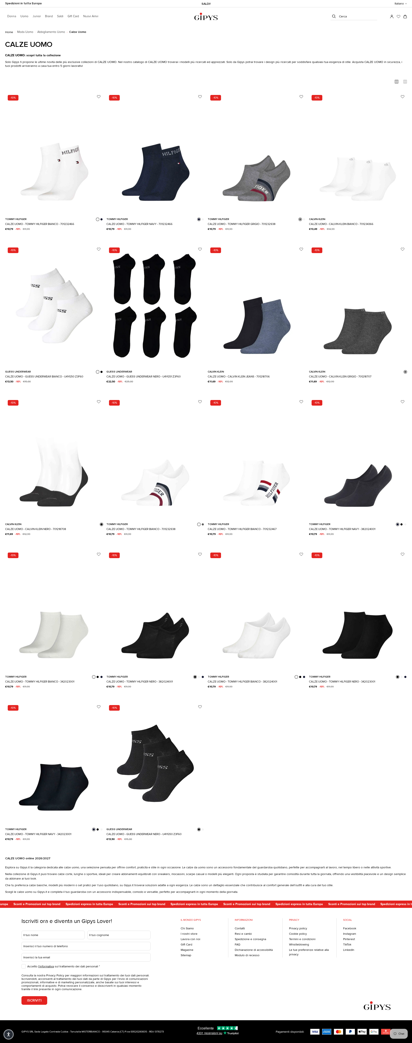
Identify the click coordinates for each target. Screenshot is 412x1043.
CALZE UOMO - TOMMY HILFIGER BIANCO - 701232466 (39, 224)
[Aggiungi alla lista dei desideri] (98, 96)
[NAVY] (101, 219)
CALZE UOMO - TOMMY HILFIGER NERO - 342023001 (342, 681)
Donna (11, 16)
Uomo (24, 16)
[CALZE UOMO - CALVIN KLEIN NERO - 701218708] (54, 458)
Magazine (187, 950)
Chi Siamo (187, 928)
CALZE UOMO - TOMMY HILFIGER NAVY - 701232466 (139, 224)
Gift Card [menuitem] (73, 16)
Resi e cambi (243, 934)
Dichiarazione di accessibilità (254, 950)
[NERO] (101, 372)
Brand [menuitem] (49, 16)
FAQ (237, 944)
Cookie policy (298, 934)
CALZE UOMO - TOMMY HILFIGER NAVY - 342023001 (38, 834)
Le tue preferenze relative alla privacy (309, 952)
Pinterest (349, 939)
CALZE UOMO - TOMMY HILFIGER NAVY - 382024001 (342, 529)
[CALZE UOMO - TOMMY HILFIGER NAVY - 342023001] (54, 763)
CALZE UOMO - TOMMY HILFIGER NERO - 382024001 (139, 681)
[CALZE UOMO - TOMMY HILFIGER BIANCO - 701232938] (155, 458)
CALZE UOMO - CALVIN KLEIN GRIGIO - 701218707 (340, 376)
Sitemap (186, 955)
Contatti (240, 928)
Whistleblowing (299, 944)
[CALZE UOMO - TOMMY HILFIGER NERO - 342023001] (358, 611)
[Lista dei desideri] (398, 16)
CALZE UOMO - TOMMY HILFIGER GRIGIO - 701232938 (242, 224)
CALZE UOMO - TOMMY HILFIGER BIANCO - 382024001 (242, 681)
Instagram (349, 934)
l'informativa (46, 966)
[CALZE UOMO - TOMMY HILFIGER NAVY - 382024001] (358, 458)
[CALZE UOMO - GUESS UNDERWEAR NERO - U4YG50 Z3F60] (155, 763)
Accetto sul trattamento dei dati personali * (63, 966)
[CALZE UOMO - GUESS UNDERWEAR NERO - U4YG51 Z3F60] (155, 305)
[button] (401, 3)
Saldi (60, 16)
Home (9, 32)
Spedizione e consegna (250, 939)
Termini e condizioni (302, 939)
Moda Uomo (25, 32)
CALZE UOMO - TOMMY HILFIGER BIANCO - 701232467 (242, 529)
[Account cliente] (392, 16)
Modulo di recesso (247, 955)
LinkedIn (348, 950)
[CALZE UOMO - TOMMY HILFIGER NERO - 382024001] (155, 611)
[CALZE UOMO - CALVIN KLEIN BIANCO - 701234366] (358, 153)
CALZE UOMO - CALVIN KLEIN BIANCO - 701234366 (341, 224)
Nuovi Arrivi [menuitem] (90, 16)
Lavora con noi (190, 939)
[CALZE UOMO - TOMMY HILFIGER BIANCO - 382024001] (257, 611)
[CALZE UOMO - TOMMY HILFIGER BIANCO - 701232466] (54, 153)
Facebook (349, 928)
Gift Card (186, 944)
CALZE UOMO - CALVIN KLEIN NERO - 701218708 (35, 529)
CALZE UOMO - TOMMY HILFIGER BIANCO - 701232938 (141, 529)
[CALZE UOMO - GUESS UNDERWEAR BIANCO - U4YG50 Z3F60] (54, 305)
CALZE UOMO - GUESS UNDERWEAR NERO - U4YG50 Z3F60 (144, 834)
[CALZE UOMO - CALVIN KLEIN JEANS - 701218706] (257, 305)
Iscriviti (34, 1000)
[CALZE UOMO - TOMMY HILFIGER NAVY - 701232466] (155, 153)
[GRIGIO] (300, 219)
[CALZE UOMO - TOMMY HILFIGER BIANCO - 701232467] (257, 458)
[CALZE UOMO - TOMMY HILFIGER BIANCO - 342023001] (54, 611)
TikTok (347, 944)
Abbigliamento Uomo (51, 32)
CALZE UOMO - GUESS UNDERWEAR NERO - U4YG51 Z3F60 (143, 376)
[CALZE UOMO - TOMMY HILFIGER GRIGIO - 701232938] (257, 153)
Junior (37, 16)
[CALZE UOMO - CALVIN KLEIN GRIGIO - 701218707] (358, 305)
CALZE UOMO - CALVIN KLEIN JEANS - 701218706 (239, 376)
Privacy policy (298, 928)
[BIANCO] (97, 219)
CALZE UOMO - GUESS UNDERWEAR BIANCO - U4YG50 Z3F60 (44, 376)
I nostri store (189, 934)
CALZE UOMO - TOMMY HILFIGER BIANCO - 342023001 (39, 681)
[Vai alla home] (206, 16)
